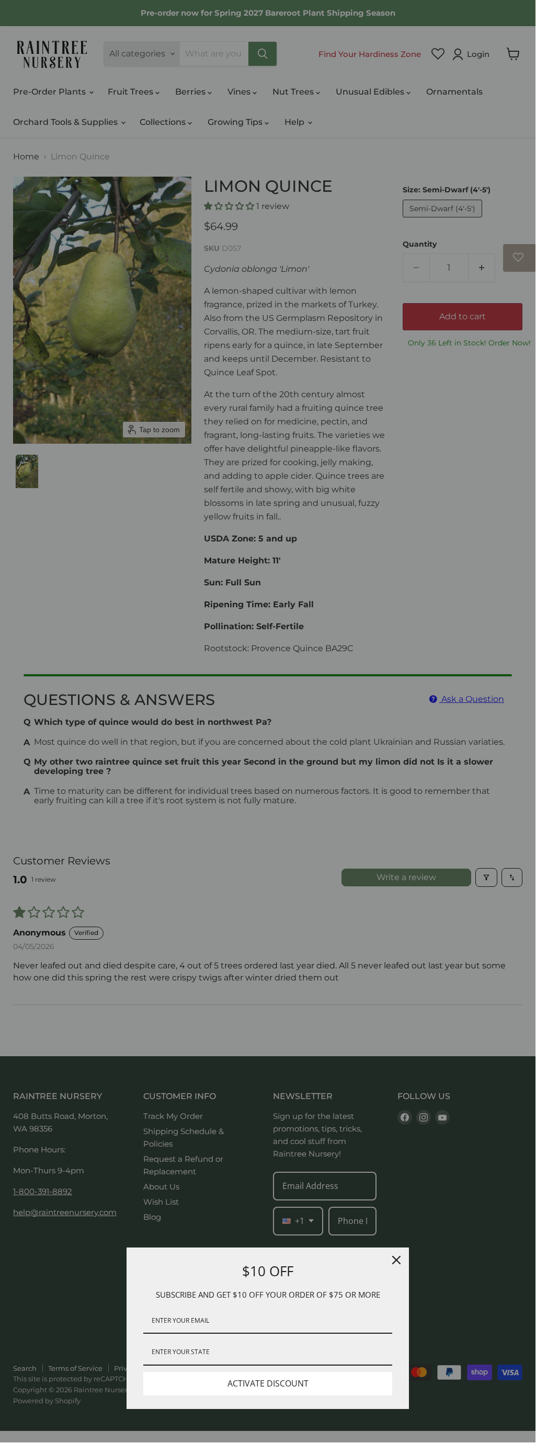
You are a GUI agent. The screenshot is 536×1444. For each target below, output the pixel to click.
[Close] (396, 1260)
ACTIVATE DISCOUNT (268, 1383)
